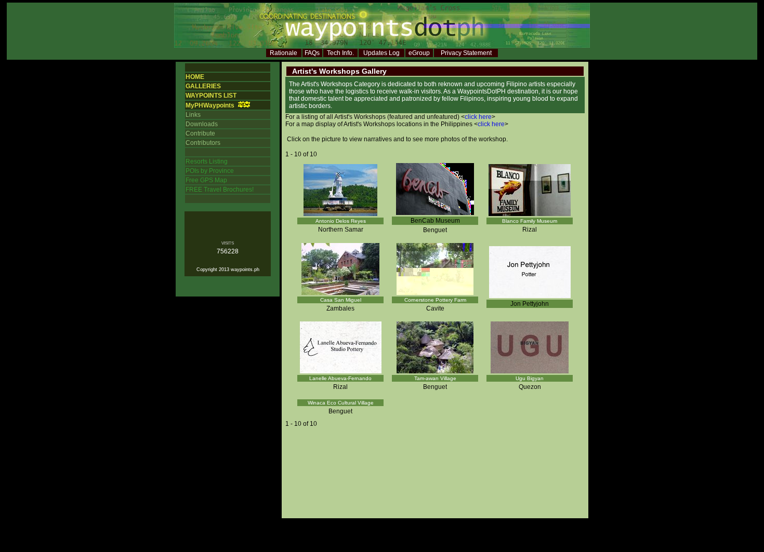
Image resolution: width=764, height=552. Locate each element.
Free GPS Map (206, 180)
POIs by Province (210, 170)
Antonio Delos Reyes (340, 221)
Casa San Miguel (340, 300)
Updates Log (381, 53)
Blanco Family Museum (529, 221)
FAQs (312, 53)
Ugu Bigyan (530, 378)
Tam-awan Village (435, 378)
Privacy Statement (466, 53)
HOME (195, 76)
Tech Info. (340, 53)
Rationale (283, 53)
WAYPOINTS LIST (211, 95)
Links (193, 114)
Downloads (202, 124)
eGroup (419, 53)
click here (478, 116)
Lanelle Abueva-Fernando (340, 378)
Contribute (200, 133)
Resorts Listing (207, 161)
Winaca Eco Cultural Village (341, 403)
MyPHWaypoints (210, 105)
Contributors (203, 142)
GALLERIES (203, 86)
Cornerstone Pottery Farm (435, 300)
